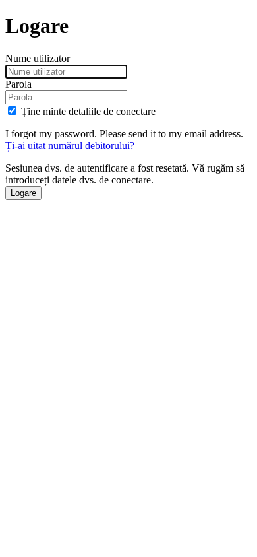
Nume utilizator (37, 58)
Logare (23, 193)
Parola (18, 84)
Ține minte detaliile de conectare (88, 111)
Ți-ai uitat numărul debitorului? (69, 145)
